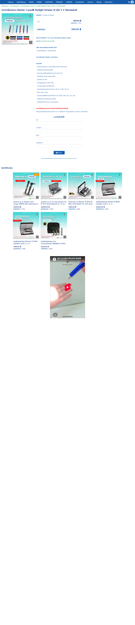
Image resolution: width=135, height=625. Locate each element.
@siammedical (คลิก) (48, 41)
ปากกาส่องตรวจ (14, 6)
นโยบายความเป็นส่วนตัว (68, 158)
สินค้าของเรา (4, 6)
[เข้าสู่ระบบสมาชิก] (132, 2)
